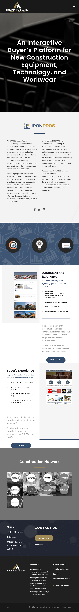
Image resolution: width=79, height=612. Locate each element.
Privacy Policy (66, 607)
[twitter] (39, 209)
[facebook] (35, 209)
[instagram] (44, 209)
